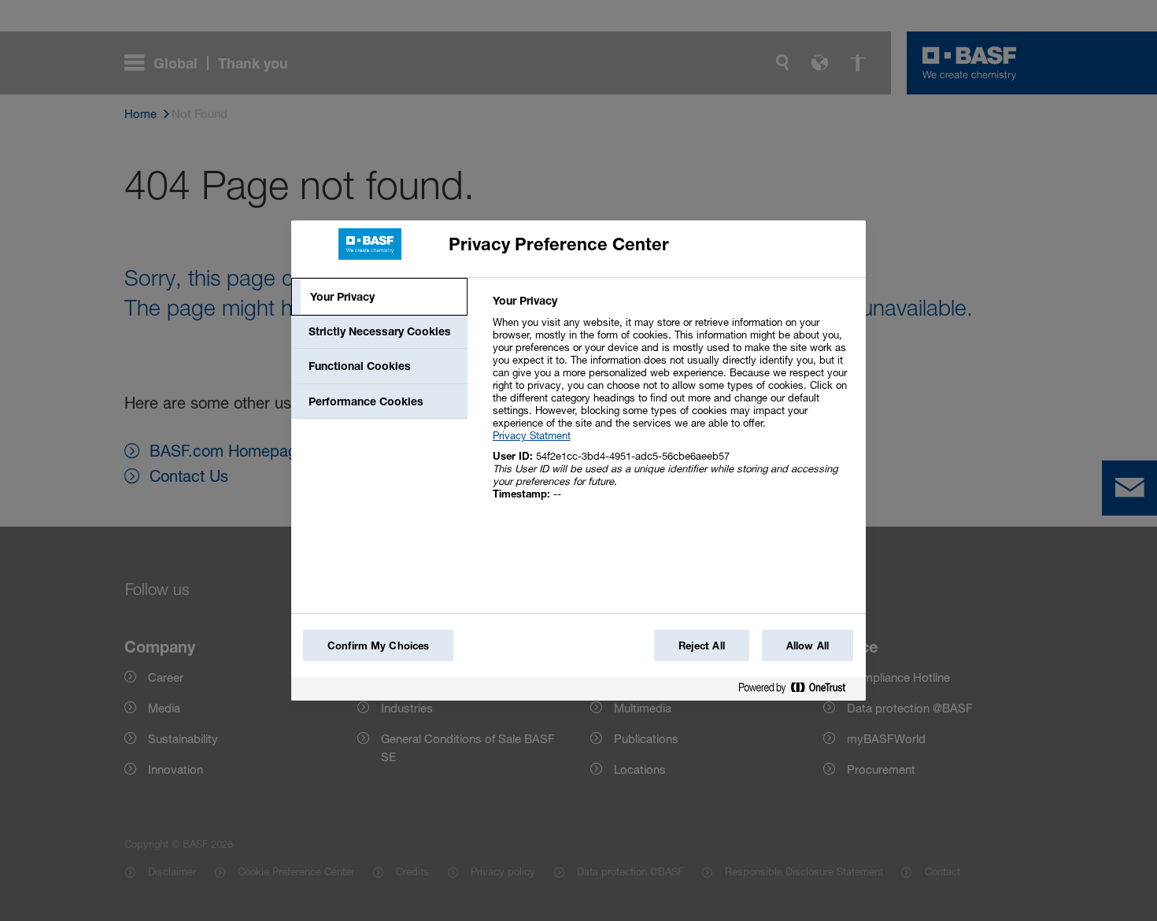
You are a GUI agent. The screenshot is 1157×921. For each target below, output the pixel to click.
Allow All (807, 645)
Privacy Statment (532, 435)
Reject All (701, 645)
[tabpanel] (672, 406)
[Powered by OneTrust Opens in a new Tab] (798, 691)
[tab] (379, 296)
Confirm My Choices (378, 645)
